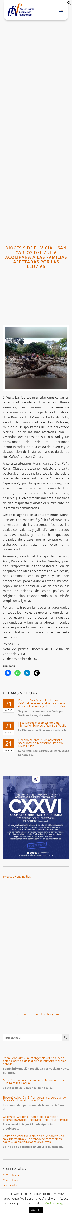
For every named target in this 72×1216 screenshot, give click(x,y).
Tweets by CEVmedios (17, 876)
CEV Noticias (11, 1175)
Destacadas (10, 1185)
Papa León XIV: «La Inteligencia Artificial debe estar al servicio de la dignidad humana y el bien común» (41, 703)
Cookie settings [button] (54, 1203)
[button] (69, 4)
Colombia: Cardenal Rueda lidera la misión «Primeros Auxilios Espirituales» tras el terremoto (35, 1118)
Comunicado (11, 1180)
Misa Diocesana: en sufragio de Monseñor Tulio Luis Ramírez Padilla (42, 724)
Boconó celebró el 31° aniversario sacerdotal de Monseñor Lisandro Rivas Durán (40, 743)
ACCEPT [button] (36, 1209)
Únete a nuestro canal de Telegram (36, 1014)
